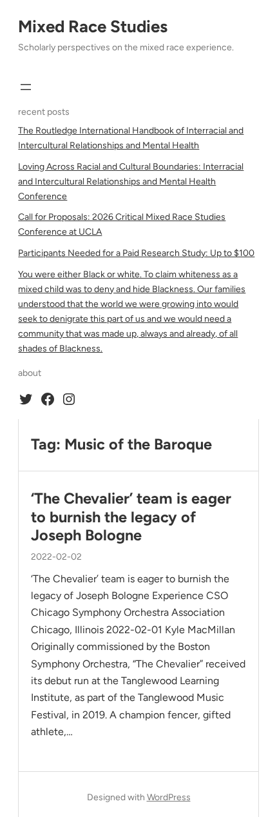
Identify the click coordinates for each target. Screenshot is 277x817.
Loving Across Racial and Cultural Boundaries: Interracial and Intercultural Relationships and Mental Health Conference (131, 181)
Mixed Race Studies (92, 26)
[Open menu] (25, 87)
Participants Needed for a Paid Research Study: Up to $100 (136, 253)
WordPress (169, 797)
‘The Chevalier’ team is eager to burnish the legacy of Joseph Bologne (131, 516)
